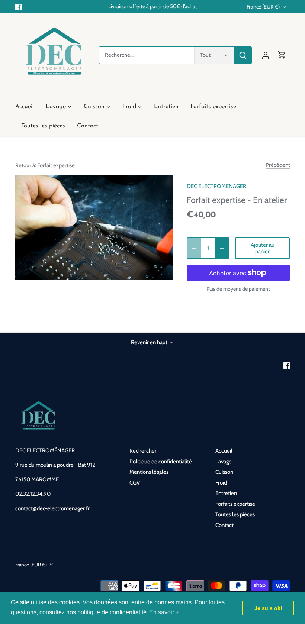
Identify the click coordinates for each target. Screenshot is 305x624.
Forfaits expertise (235, 504)
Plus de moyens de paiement (238, 289)
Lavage (223, 461)
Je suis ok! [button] (268, 608)
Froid (221, 482)
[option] (94, 227)
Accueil (223, 450)
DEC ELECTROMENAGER (216, 186)
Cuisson (224, 472)
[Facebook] (18, 6)
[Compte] (265, 55)
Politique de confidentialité (160, 461)
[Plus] (222, 248)
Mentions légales (148, 472)
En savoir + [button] (164, 612)
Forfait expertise (56, 165)
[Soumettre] (242, 55)
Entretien (226, 493)
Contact (224, 525)
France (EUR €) (263, 7)
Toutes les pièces (235, 514)
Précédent (278, 165)
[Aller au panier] (281, 55)
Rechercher (143, 450)
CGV (134, 482)
